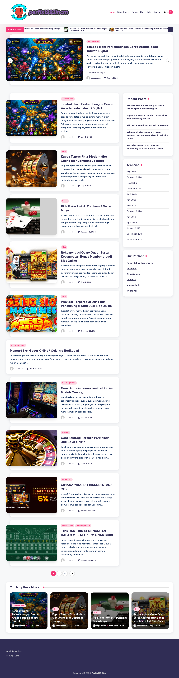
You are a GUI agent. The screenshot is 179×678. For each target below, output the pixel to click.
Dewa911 (131, 279)
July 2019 (131, 217)
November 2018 (135, 239)
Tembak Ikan (61, 41)
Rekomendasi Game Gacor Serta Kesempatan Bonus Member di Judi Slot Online (119, 28)
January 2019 (133, 228)
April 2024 (132, 194)
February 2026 (134, 177)
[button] (64, 72)
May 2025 (132, 183)
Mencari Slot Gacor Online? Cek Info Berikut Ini (44, 350)
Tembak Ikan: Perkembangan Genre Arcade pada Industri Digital (145, 107)
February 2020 (134, 211)
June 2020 (132, 205)
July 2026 (131, 171)
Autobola (132, 268)
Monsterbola (133, 285)
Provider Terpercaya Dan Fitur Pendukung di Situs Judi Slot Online (145, 147)
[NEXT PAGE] (72, 573)
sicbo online (67, 525)
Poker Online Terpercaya (140, 263)
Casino (65, 432)
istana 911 (66, 479)
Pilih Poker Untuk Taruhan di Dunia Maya (55, 28)
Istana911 (132, 290)
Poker (64, 201)
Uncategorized (17, 345)
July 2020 (132, 200)
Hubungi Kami (12, 655)
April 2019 (132, 222)
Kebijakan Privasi (14, 651)
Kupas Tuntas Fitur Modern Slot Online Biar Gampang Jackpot (147, 117)
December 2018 (134, 233)
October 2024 (134, 188)
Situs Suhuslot (134, 274)
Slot (64, 151)
